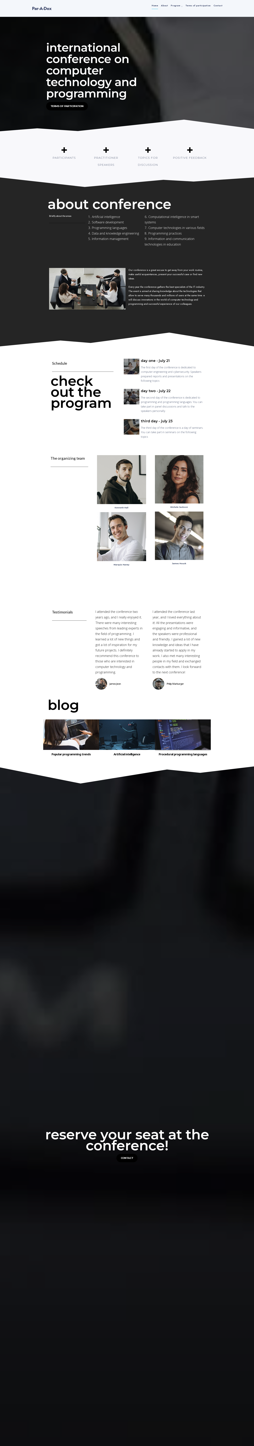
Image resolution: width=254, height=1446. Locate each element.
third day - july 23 (156, 421)
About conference (109, 204)
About (164, 5)
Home (155, 5)
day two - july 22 (156, 391)
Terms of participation (198, 5)
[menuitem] (176, 5)
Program (175, 5)
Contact (218, 5)
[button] (67, 106)
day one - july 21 (155, 361)
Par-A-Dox (42, 8)
